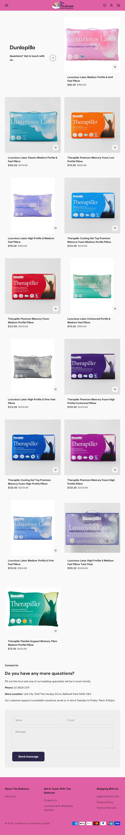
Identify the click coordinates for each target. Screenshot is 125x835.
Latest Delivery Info (108, 796)
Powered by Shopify (39, 823)
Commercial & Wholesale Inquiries (58, 807)
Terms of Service (106, 807)
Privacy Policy (105, 802)
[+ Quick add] (115, 67)
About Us (10, 796)
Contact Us (50, 800)
